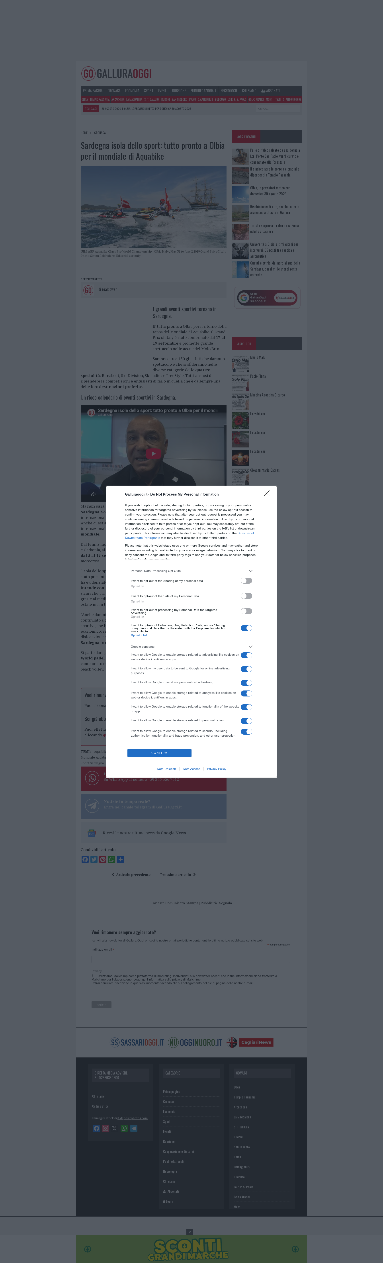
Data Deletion (166, 769)
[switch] (246, 581)
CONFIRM (159, 753)
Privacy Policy (216, 769)
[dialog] (191, 631)
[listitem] (191, 571)
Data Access (191, 769)
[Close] (268, 494)
